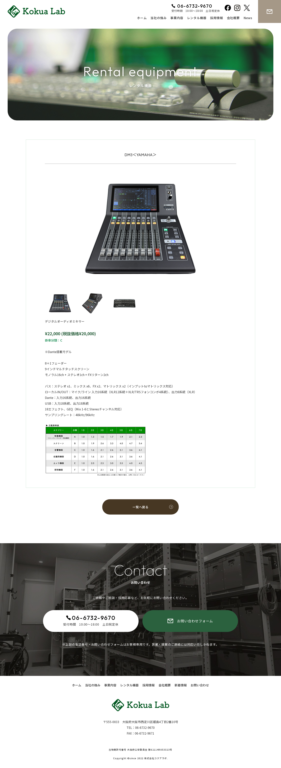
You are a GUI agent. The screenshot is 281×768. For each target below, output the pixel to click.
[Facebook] (228, 8)
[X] (247, 8)
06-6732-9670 (94, 617)
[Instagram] (238, 8)
